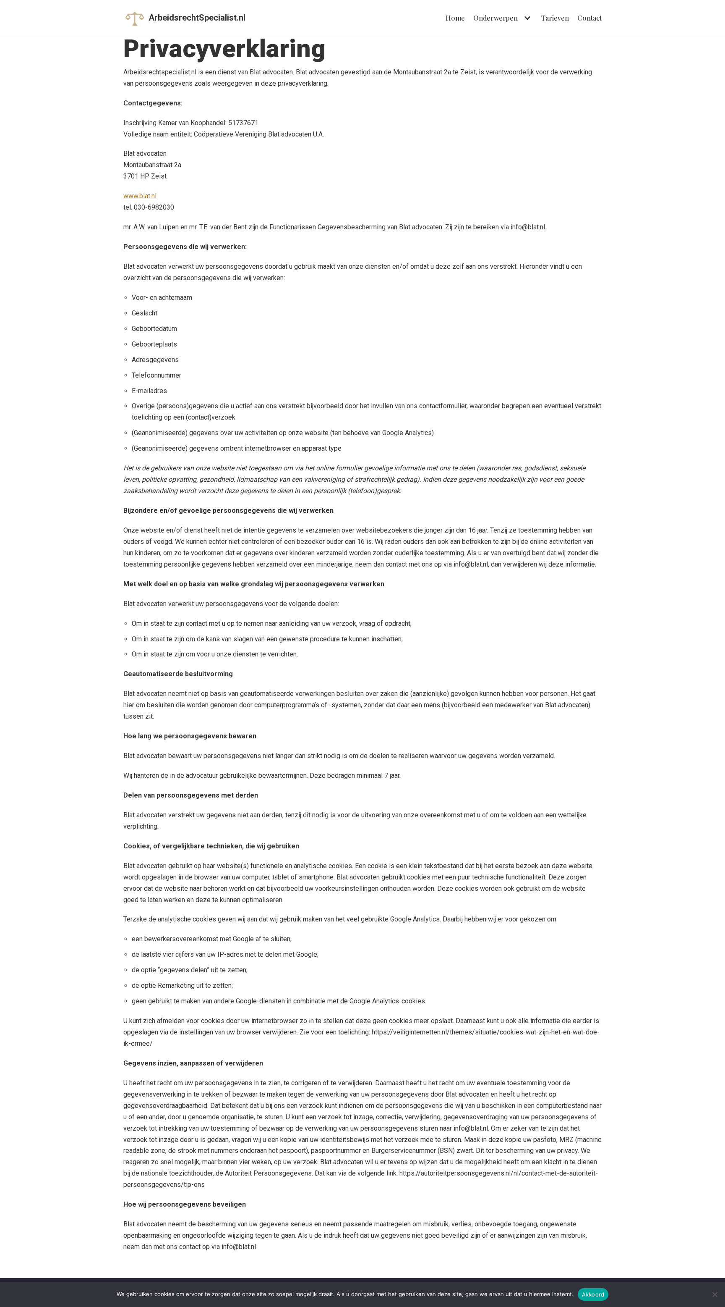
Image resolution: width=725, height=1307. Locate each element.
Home (455, 17)
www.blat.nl (139, 196)
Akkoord (593, 1294)
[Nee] (714, 1294)
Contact (589, 17)
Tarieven (555, 17)
